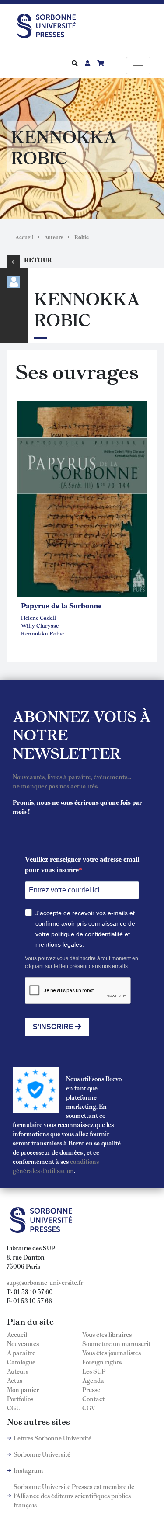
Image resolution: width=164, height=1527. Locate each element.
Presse (91, 1389)
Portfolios (20, 1398)
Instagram (28, 1470)
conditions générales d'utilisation (56, 1166)
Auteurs (53, 236)
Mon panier (23, 1389)
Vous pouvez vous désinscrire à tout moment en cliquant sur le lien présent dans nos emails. (81, 962)
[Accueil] (50, 24)
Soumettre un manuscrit (116, 1343)
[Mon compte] (87, 63)
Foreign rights (102, 1361)
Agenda (93, 1380)
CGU (14, 1407)
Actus (14, 1380)
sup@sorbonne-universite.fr (45, 1282)
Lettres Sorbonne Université (52, 1437)
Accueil (24, 236)
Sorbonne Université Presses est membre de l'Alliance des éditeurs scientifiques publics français (74, 1495)
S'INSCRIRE (54, 1027)
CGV (88, 1407)
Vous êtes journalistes (111, 1352)
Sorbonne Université (42, 1454)
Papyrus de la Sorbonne (61, 605)
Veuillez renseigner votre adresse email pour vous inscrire (82, 865)
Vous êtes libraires (107, 1334)
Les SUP (93, 1371)
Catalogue (21, 1361)
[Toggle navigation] (138, 65)
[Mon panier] (100, 63)
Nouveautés (23, 1343)
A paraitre (21, 1352)
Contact (93, 1398)
